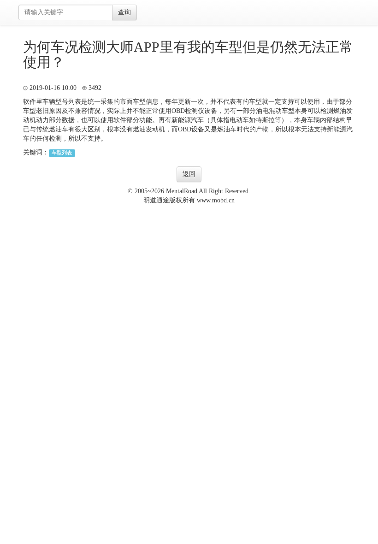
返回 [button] (189, 174)
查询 (124, 12)
